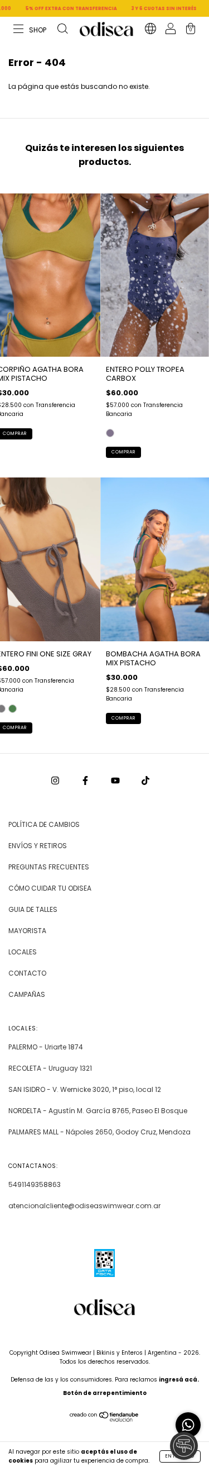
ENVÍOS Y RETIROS (37, 845)
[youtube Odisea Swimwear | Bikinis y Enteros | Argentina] (116, 781)
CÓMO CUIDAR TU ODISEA (49, 888)
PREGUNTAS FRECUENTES (48, 867)
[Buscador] (62, 30)
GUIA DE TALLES (32, 909)
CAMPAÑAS (26, 994)
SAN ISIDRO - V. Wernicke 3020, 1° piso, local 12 (84, 1089)
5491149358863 (34, 1184)
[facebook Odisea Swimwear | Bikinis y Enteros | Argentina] (86, 781)
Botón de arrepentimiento (105, 1393)
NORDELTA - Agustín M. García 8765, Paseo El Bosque (97, 1110)
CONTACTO (27, 973)
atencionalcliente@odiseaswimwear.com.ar (84, 1205)
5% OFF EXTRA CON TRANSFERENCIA (55, 9)
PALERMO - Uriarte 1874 (45, 1047)
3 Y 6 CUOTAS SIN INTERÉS (148, 9)
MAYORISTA (27, 930)
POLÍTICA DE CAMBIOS (44, 824)
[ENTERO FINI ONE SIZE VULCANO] (12, 708)
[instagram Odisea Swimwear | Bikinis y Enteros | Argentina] (56, 781)
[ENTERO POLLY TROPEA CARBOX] (110, 433)
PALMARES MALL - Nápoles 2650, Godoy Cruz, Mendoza (99, 1132)
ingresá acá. (179, 1379)
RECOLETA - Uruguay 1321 (50, 1068)
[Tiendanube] (104, 1419)
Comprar (123, 452)
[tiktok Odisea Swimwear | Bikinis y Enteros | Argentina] (145, 781)
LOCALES (22, 952)
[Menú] (30, 30)
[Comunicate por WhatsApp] (188, 1424)
